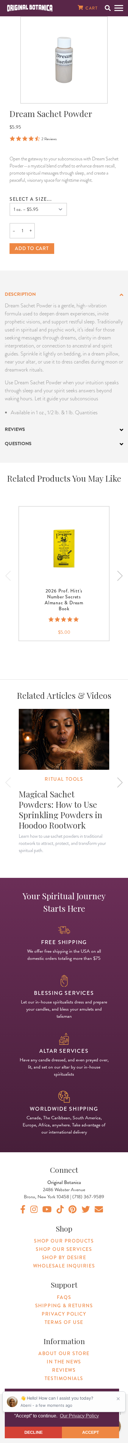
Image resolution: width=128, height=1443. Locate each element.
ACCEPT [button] (90, 1432)
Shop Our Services (64, 1249)
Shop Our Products (64, 1240)
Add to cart (32, 248)
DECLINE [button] (33, 1432)
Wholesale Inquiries (64, 1265)
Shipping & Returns (64, 1305)
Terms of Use (64, 1322)
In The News (64, 1361)
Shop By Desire (64, 1257)
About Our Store (64, 1353)
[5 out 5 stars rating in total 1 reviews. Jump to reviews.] (64, 619)
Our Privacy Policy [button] (79, 1415)
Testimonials (64, 1378)
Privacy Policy (64, 1314)
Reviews (64, 1370)
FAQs (64, 1297)
